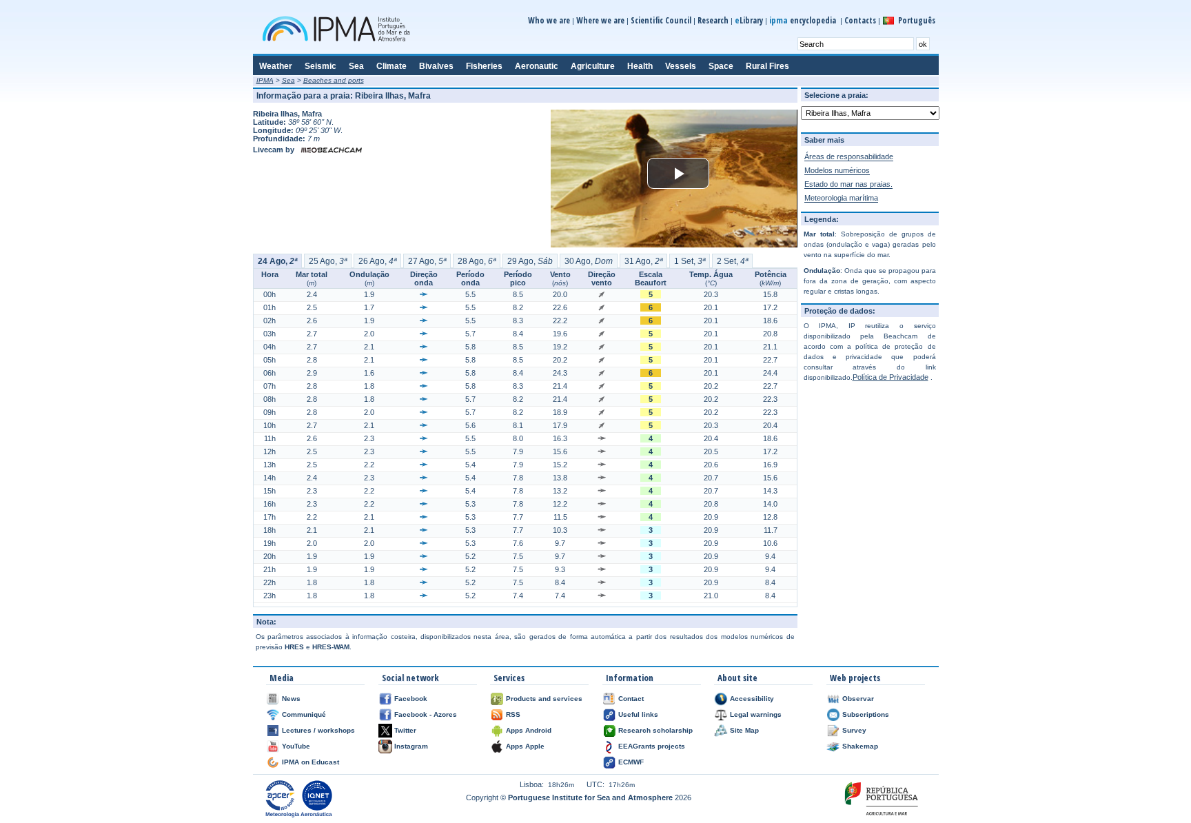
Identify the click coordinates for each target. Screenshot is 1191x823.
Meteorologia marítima (841, 198)
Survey (854, 730)
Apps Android (528, 730)
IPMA (265, 80)
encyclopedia (803, 20)
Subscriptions (865, 714)
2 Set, (732, 261)
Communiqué (304, 714)
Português (916, 20)
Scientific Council (661, 20)
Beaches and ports (333, 80)
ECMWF (631, 762)
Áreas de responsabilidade (848, 156)
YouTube (296, 746)
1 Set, (689, 261)
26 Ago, (377, 261)
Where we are (600, 20)
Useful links (638, 714)
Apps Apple (525, 746)
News (291, 698)
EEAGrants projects (651, 746)
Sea (288, 80)
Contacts (860, 20)
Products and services (544, 698)
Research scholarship (655, 730)
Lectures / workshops (318, 730)
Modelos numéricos (837, 170)
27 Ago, (427, 261)
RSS (513, 714)
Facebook (410, 698)
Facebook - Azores (425, 714)
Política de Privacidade (890, 377)
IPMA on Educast (310, 762)
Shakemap (860, 746)
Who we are (549, 20)
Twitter (405, 730)
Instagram (411, 746)
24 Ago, (277, 261)
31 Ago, (643, 261)
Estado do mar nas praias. (848, 184)
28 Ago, (477, 261)
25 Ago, (328, 261)
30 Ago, (588, 261)
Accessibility (752, 698)
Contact (631, 698)
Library (749, 20)
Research (713, 20)
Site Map (744, 730)
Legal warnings (756, 714)
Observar (858, 698)
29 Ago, (530, 261)
